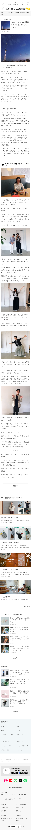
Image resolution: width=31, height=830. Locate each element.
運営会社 (3, 815)
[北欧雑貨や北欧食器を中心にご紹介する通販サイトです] (15, 8)
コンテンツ (15, 4)
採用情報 (18, 815)
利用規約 (18, 811)
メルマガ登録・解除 (21, 804)
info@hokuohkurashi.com (8, 794)
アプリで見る (14, 826)
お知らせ (3, 804)
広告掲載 (3, 811)
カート (21, 4)
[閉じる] (20, 827)
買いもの (9, 4)
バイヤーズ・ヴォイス (7, 19)
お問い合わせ (19, 807)
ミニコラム (8, 759)
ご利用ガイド (4, 807)
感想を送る (15, 486)
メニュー (28, 4)
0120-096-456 (22, 794)
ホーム (3, 4)
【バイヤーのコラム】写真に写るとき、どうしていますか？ (20, 24)
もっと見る (15, 658)
